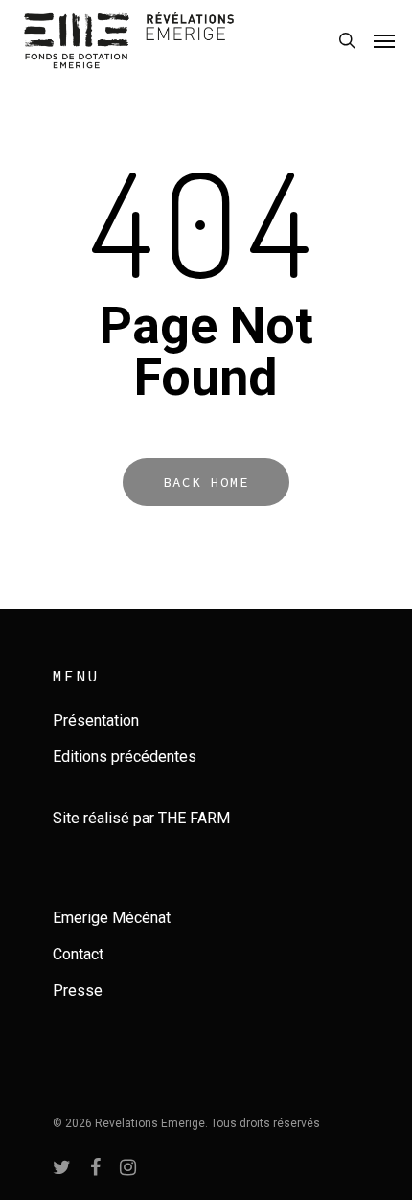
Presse (78, 990)
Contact (78, 954)
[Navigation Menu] (384, 40)
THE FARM (194, 818)
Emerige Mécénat (112, 918)
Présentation (96, 720)
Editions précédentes (124, 757)
